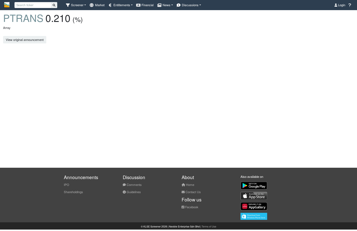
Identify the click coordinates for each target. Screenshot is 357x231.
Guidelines (133, 192)
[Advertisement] (312, 54)
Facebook (191, 207)
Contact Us (193, 192)
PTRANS (23, 18)
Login (341, 5)
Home (189, 184)
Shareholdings (73, 192)
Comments (134, 184)
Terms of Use (209, 226)
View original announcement (25, 39)
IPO (66, 184)
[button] (76, 5)
